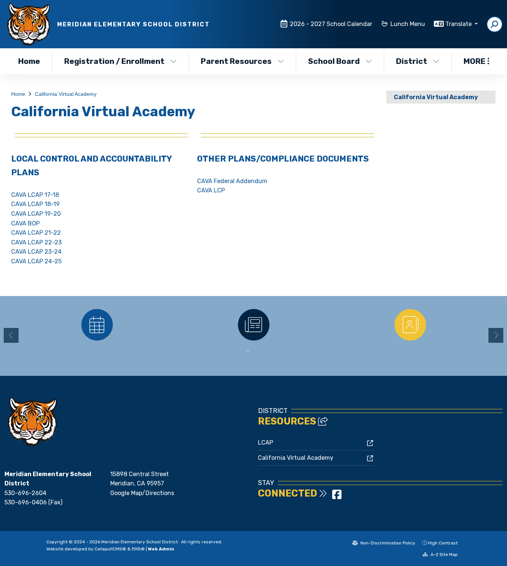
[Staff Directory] (410, 325)
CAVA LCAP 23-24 (36, 251)
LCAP (265, 442)
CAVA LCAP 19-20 (36, 213)
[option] (97, 325)
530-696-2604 (25, 493)
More (474, 61)
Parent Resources (236, 61)
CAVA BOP (25, 223)
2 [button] (259, 351)
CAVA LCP (211, 190)
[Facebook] (336, 497)
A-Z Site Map (443, 554)
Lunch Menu (407, 23)
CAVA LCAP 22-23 (36, 242)
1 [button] (248, 351)
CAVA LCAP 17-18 (35, 194)
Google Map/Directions (142, 493)
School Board (334, 61)
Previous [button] (11, 335)
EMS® (138, 549)
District (411, 61)
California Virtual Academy (66, 94)
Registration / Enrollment (114, 61)
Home (29, 61)
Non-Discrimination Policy (387, 543)
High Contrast (443, 543)
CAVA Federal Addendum (232, 181)
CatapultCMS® (110, 549)
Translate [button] (459, 23)
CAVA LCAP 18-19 (35, 204)
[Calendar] (97, 325)
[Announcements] (253, 325)
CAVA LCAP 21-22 (36, 232)
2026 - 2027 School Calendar (331, 23)
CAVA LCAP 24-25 (36, 261)
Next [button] (495, 335)
